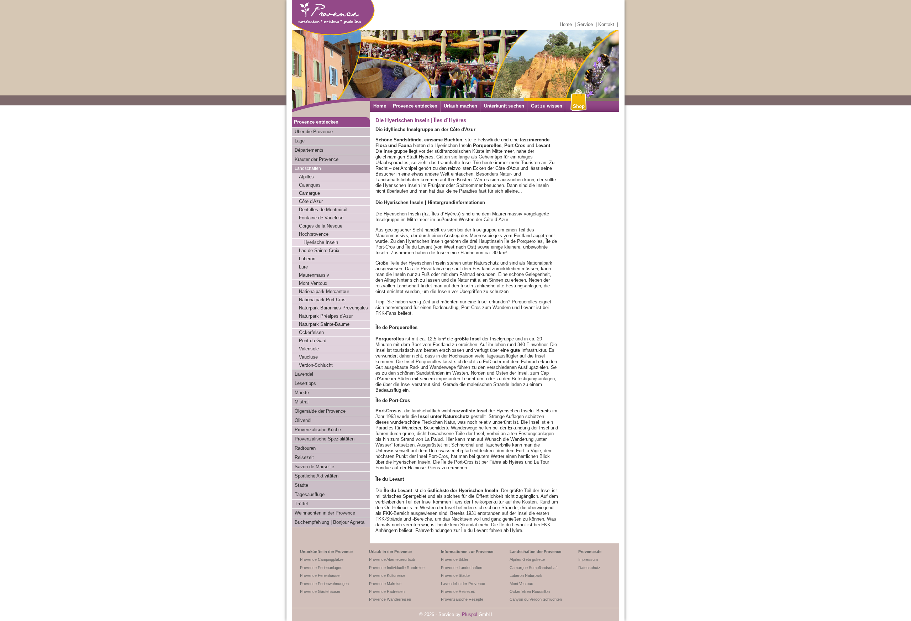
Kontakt (606, 24)
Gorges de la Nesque (320, 226)
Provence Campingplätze (321, 559)
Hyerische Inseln (321, 242)
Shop (579, 106)
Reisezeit (304, 457)
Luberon (307, 258)
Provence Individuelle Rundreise (397, 567)
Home (566, 24)
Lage (300, 140)
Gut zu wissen (546, 106)
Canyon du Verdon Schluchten (536, 599)
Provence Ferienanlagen (321, 567)
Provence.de (589, 551)
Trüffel (301, 503)
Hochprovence (313, 234)
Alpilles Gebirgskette (527, 559)
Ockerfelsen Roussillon (530, 591)
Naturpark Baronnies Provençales (333, 307)
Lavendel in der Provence (463, 583)
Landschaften (308, 168)
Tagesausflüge (310, 494)
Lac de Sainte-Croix (319, 250)
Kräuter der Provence (316, 159)
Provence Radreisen (387, 591)
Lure (303, 267)
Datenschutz (589, 567)
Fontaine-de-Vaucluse (321, 217)
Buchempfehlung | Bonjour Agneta (329, 522)
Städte (301, 485)
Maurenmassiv (314, 275)
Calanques (310, 185)
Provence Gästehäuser (320, 591)
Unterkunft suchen (504, 106)
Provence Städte (455, 575)
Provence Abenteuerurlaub (392, 559)
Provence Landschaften (461, 567)
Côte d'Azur (311, 201)
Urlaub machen (460, 106)
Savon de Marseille (314, 466)
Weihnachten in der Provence (325, 513)
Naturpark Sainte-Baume (324, 324)
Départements (309, 150)
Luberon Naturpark (526, 575)
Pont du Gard (312, 340)
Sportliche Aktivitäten (316, 476)
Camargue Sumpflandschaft (534, 567)
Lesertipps (305, 383)
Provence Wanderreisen (390, 599)
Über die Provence (314, 131)
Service (585, 24)
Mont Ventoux (313, 283)
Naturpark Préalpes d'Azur (326, 316)
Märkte (302, 392)
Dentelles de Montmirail (323, 209)
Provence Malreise (385, 583)
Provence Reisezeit (458, 591)
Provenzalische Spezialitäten (324, 439)
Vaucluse (308, 357)
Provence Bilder (454, 559)
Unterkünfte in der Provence (326, 551)
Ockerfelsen (311, 332)
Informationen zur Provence (467, 551)
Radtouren (305, 448)
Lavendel (304, 374)
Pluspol (469, 614)
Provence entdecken (415, 106)
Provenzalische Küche (318, 429)
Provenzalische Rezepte (462, 599)
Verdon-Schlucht (316, 365)
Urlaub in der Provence (390, 551)
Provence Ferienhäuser (320, 575)
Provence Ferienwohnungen (324, 583)
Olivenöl (303, 420)
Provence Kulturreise (387, 575)
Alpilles (306, 176)
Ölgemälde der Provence (320, 411)
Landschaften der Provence (535, 551)
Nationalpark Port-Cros (322, 299)
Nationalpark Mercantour (324, 291)
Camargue (309, 193)
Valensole (309, 348)
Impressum (588, 559)
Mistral (302, 402)
